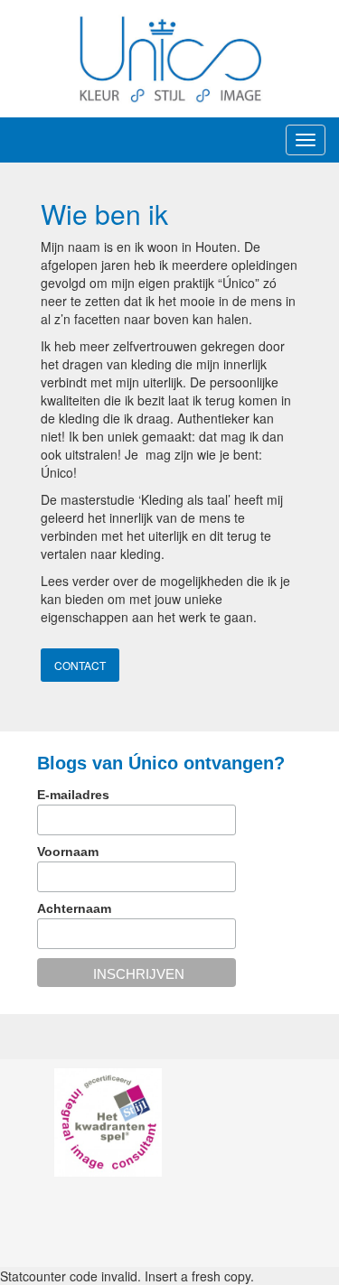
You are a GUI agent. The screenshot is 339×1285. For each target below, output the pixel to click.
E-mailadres (73, 794)
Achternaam (74, 908)
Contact (80, 665)
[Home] (169, 58)
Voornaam (68, 851)
